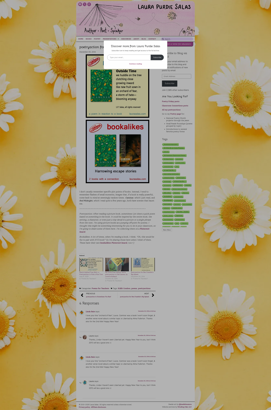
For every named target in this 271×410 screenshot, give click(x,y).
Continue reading (135, 64)
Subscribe (157, 57)
